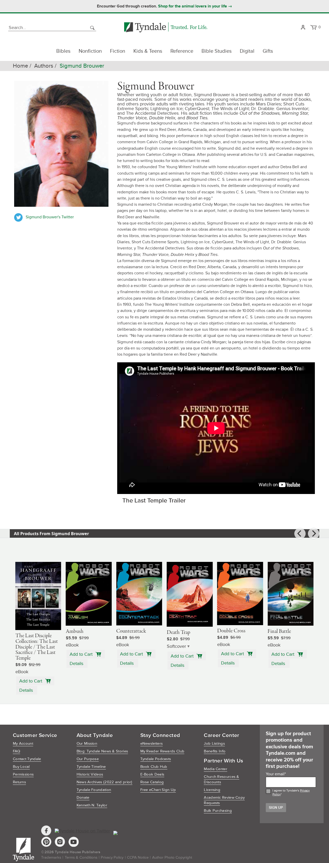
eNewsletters (151, 743)
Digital (247, 51)
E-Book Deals (152, 774)
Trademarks (51, 857)
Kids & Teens (147, 51)
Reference (181, 51)
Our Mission (87, 743)
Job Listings (214, 743)
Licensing (212, 789)
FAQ (16, 751)
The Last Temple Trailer (154, 500)
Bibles (63, 51)
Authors (43, 65)
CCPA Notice (138, 857)
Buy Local (21, 766)
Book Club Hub (153, 766)
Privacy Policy (112, 857)
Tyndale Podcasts (155, 759)
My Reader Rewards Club (162, 751)
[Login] (303, 27)
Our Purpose (88, 759)
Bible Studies (217, 51)
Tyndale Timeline (91, 766)
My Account (23, 743)
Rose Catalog (152, 782)
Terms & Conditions (81, 857)
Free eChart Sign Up (158, 789)
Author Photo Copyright (172, 857)
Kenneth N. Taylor (92, 805)
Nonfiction (90, 51)
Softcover (176, 646)
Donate (83, 797)
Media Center (215, 769)
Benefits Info (214, 751)
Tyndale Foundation (94, 789)
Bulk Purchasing (218, 810)
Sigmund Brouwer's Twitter (50, 217)
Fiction (117, 51)
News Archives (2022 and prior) (104, 782)
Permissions (23, 774)
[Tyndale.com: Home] (165, 27)
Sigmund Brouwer (82, 65)
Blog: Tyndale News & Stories (102, 751)
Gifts (268, 51)
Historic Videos (90, 774)
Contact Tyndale (27, 759)
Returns (19, 782)
